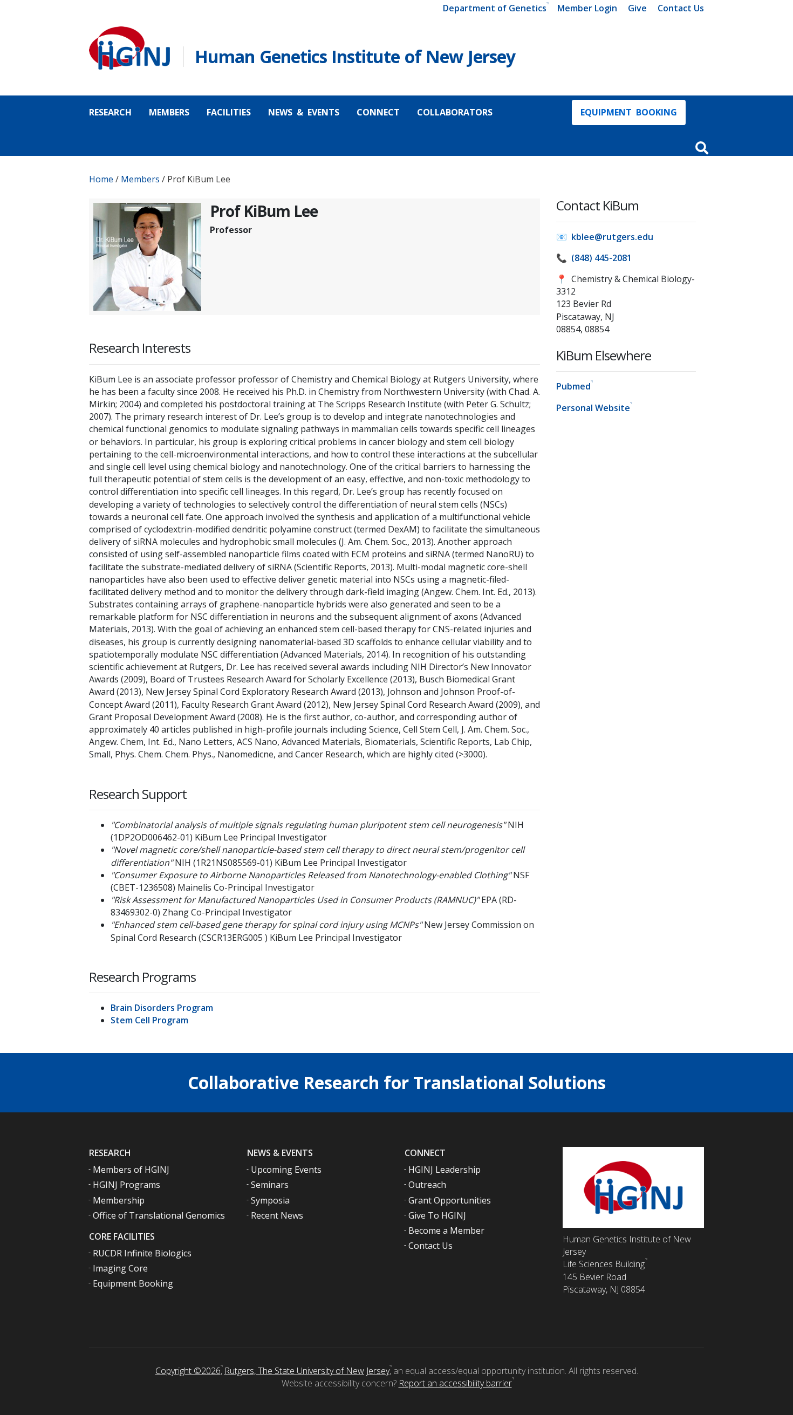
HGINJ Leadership (444, 1169)
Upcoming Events (286, 1169)
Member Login (587, 8)
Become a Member (446, 1230)
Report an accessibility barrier (455, 1383)
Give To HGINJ (437, 1215)
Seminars (270, 1185)
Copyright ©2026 (188, 1371)
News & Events (303, 112)
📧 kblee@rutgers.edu (604, 237)
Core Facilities (122, 1236)
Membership (119, 1200)
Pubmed (573, 386)
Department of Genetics (494, 8)
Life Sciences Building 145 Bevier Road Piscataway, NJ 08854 (604, 1276)
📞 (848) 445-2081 (594, 258)
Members (169, 112)
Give (637, 8)
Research (110, 112)
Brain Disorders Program (162, 1008)
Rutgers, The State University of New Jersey (306, 1371)
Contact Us (681, 8)
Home (101, 179)
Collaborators (455, 112)
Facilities (229, 112)
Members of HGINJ (131, 1169)
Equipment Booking (628, 112)
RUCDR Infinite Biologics (142, 1253)
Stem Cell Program (149, 1020)
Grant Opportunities (449, 1200)
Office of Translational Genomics (159, 1215)
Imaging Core (120, 1268)
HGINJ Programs (126, 1185)
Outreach (427, 1185)
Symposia (270, 1200)
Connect (378, 112)
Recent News (277, 1215)
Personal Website (593, 408)
